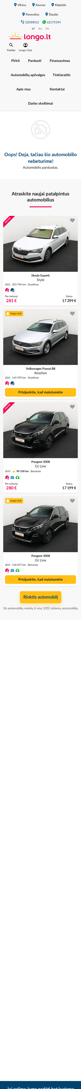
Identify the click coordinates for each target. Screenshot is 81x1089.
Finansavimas (60, 61)
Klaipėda (60, 5)
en (47, 29)
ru (40, 29)
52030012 (32, 22)
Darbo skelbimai (40, 103)
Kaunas (40, 5)
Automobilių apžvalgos (28, 75)
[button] (11, 47)
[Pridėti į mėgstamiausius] (72, 220)
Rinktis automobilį (40, 597)
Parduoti (34, 61)
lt (33, 29)
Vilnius (21, 5)
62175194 (54, 22)
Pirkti (15, 61)
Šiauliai (53, 14)
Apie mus (23, 89)
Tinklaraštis (61, 75)
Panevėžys (32, 14)
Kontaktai (57, 89)
